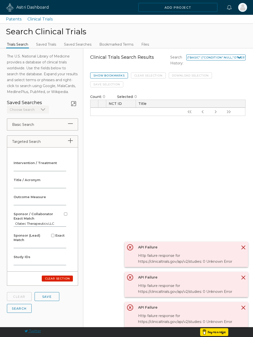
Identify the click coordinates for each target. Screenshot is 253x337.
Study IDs (22, 257)
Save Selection (106, 84)
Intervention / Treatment (35, 163)
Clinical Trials (40, 19)
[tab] (70, 123)
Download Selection (190, 75)
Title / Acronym (27, 180)
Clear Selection (148, 75)
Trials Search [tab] (17, 44)
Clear (19, 297)
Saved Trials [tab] (46, 44)
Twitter (34, 331)
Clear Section (57, 278)
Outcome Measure (30, 197)
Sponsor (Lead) (39, 237)
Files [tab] (145, 44)
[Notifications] (229, 7)
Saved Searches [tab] (77, 44)
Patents (13, 19)
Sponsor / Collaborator (34, 216)
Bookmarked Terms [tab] (116, 44)
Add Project (178, 7)
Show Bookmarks (109, 75)
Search (19, 308)
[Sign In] (242, 7)
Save (47, 297)
